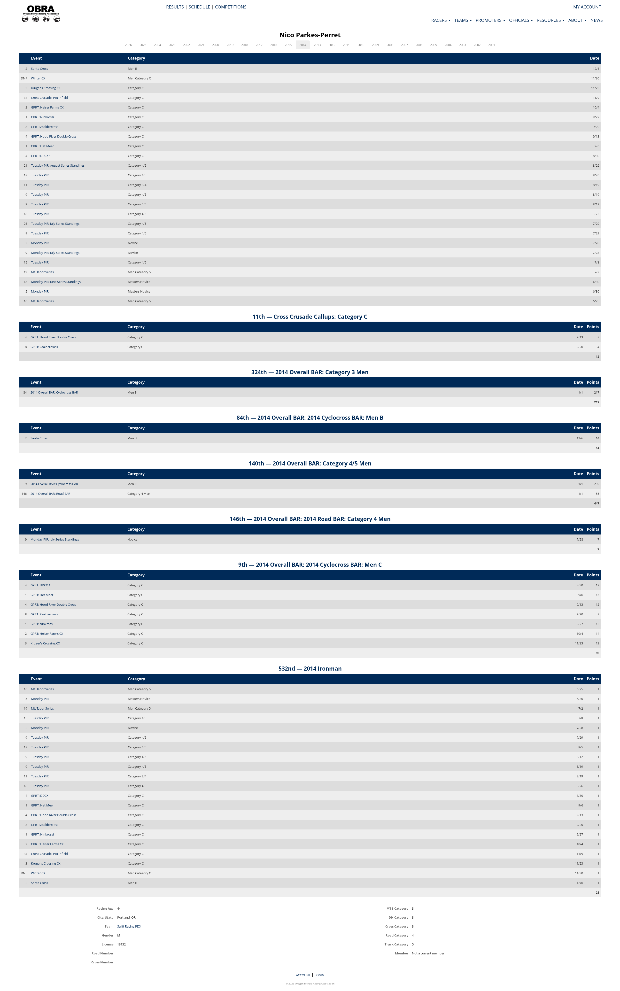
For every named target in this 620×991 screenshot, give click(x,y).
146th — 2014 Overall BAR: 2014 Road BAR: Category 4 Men (310, 519)
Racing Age (105, 908)
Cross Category (396, 926)
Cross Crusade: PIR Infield (49, 97)
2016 (273, 45)
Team (109, 926)
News (596, 20)
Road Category (397, 935)
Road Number (103, 953)
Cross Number (102, 962)
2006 (419, 45)
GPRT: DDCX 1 (41, 156)
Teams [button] (461, 20)
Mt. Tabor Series (42, 272)
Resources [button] (549, 20)
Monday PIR (40, 243)
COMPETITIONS (231, 7)
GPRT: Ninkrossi (42, 117)
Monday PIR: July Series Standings (55, 252)
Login (319, 975)
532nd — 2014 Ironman (310, 668)
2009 (375, 45)
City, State (105, 917)
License (108, 944)
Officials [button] (519, 20)
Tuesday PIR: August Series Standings (58, 165)
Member (401, 953)
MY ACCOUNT (587, 7)
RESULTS (175, 7)
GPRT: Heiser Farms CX (47, 107)
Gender (108, 935)
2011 (346, 45)
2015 (288, 45)
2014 (302, 45)
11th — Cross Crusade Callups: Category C (310, 316)
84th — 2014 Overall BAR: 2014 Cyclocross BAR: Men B (310, 417)
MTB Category (397, 908)
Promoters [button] (489, 20)
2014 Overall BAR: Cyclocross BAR (54, 392)
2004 (448, 45)
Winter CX (38, 78)
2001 (491, 45)
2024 (157, 45)
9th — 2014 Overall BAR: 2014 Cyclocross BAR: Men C (310, 564)
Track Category (396, 944)
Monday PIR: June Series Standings (56, 281)
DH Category (398, 917)
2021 (201, 45)
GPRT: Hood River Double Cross (53, 136)
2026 (128, 45)
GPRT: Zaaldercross (44, 126)
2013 (317, 45)
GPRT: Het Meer (42, 146)
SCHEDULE (199, 7)
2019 (230, 45)
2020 (215, 45)
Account (303, 975)
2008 (390, 45)
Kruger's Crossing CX (46, 88)
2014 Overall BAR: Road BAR (50, 493)
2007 (404, 45)
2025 (143, 45)
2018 (244, 45)
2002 (477, 45)
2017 (259, 45)
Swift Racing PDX (129, 926)
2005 (433, 45)
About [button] (576, 20)
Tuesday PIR (40, 175)
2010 (360, 45)
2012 (331, 45)
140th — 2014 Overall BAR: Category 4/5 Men (310, 463)
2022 (186, 45)
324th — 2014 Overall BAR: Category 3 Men (310, 372)
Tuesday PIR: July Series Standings (55, 223)
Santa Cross (39, 68)
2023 (172, 45)
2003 (462, 45)
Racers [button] (439, 20)
